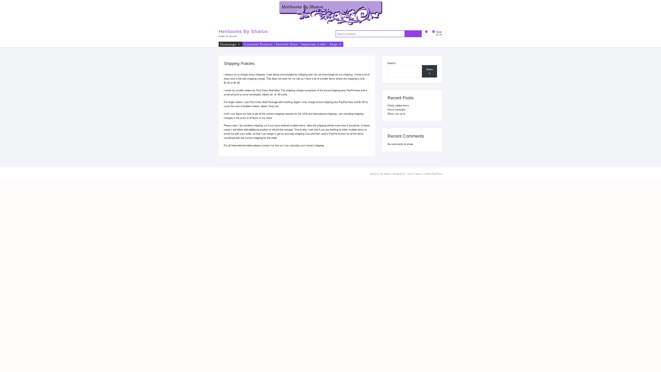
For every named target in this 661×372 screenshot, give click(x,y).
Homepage (228, 44)
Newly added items (398, 105)
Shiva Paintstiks (396, 109)
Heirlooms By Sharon (243, 31)
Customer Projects (258, 44)
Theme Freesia (414, 173)
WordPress (436, 173)
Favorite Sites (287, 44)
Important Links (313, 44)
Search (413, 33)
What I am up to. (396, 113)
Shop (333, 44)
